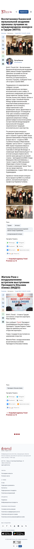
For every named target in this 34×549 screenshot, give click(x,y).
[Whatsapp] (3, 526)
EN (13, 546)
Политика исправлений (8, 493)
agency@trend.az (5, 465)
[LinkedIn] (22, 526)
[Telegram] (18, 526)
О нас (3, 482)
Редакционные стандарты (8, 490)
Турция (9, 225)
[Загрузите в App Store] (6, 533)
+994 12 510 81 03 (5, 463)
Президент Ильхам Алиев (14, 388)
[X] (10, 526)
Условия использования (8, 509)
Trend (19, 322)
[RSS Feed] (26, 526)
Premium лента (5, 476)
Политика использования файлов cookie (13, 517)
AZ (17, 546)
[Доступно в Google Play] (19, 533)
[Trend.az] (6, 11)
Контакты (4, 488)
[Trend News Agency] (6, 449)
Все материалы (18, 62)
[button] (3, 37)
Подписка (4, 500)
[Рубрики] (31, 12)
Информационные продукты (9, 502)
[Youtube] (14, 526)
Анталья (17, 225)
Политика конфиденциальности (10, 511)
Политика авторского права (9, 514)
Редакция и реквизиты (7, 485)
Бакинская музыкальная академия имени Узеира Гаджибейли (17, 229)
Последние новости (7, 473)
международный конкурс (14, 234)
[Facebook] (6, 526)
